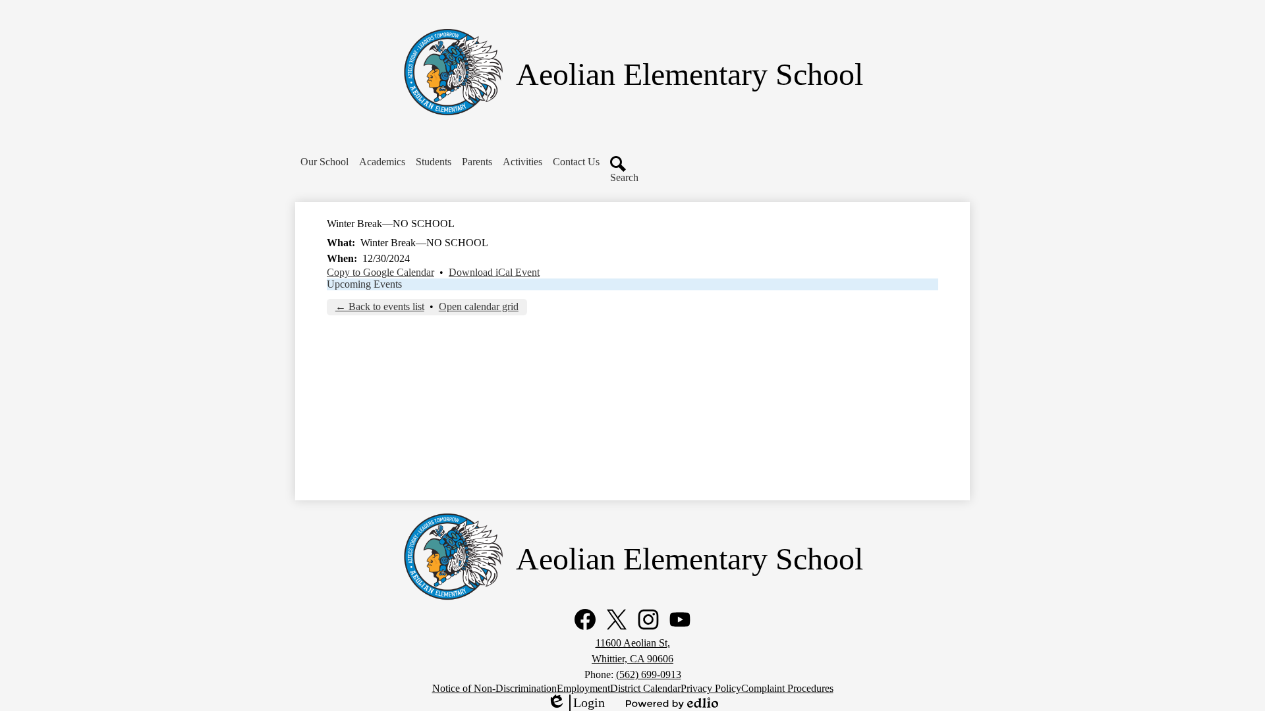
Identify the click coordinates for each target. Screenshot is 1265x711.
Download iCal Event (494, 272)
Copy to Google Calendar (380, 272)
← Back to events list (379, 306)
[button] (324, 162)
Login (576, 703)
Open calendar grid (479, 306)
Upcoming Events (364, 284)
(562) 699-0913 (648, 674)
